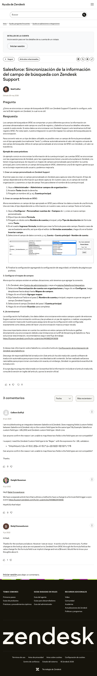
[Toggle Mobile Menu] (92, 4)
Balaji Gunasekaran (16, 492)
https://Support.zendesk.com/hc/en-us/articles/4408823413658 (30, 338)
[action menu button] (92, 412)
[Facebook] (87, 59)
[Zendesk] (48, 636)
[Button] (6, 384)
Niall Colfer (16, 89)
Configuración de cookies (75, 657)
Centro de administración (35, 285)
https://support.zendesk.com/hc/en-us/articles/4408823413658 (36, 500)
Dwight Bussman (18, 480)
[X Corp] (83, 59)
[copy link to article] (92, 59)
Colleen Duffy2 (17, 412)
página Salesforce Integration (70, 285)
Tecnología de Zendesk (51, 669)
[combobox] (64, 398)
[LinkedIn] (78, 59)
